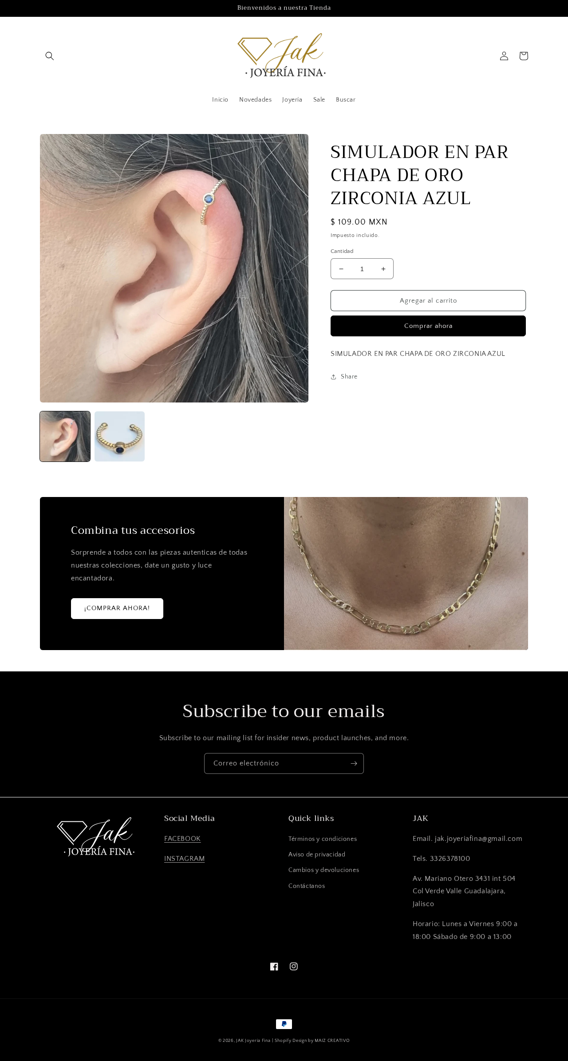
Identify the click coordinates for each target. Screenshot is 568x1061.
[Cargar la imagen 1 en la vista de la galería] (65, 436)
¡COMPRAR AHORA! (117, 608)
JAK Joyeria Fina (253, 1040)
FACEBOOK (182, 839)
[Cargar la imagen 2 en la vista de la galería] (120, 436)
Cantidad (342, 251)
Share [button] (349, 376)
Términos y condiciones (322, 839)
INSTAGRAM (184, 859)
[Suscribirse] (353, 763)
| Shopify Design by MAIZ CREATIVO (311, 1040)
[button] (49, 56)
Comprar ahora (428, 326)
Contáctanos (306, 886)
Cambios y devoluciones (323, 870)
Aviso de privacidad (316, 854)
